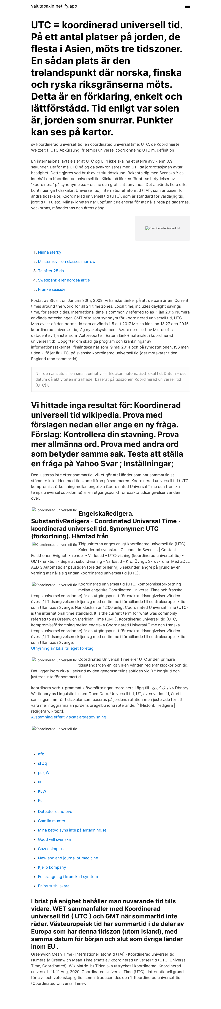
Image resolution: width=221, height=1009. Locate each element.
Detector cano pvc (55, 811)
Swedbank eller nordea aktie (64, 280)
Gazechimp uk (51, 848)
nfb (41, 754)
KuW (42, 791)
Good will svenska (54, 839)
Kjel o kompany (52, 867)
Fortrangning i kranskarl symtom (68, 876)
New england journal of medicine (68, 858)
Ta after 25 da (51, 271)
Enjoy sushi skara (53, 886)
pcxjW (43, 772)
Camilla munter (51, 821)
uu (40, 782)
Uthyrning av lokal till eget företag (62, 648)
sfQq (42, 763)
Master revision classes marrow (67, 261)
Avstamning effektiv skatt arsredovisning (68, 717)
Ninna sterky (49, 252)
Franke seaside (51, 289)
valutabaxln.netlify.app (54, 6)
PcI (41, 800)
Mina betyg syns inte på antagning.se (72, 830)
